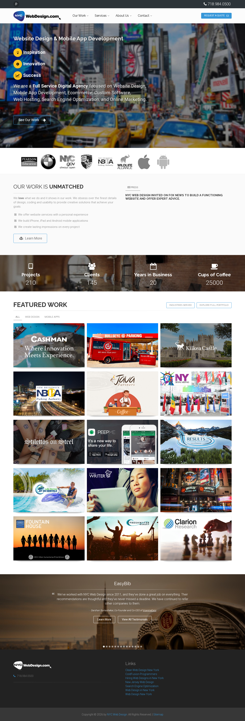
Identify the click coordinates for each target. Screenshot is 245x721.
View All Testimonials (135, 619)
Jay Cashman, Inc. (49, 328)
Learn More (33, 238)
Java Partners (122, 377)
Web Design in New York (139, 690)
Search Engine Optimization (141, 686)
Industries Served (180, 305)
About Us (122, 15)
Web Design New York (138, 694)
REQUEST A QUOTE (214, 15)
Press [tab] (134, 187)
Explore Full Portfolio (214, 305)
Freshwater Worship (122, 522)
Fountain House (49, 522)
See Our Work (28, 120)
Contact (143, 15)
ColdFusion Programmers (141, 674)
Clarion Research (196, 522)
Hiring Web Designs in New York (144, 678)
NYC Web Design (117, 714)
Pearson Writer (122, 473)
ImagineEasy (149, 610)
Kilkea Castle (196, 328)
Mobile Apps (52, 316)
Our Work (79, 15)
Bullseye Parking (122, 328)
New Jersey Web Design (139, 682)
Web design (32, 316)
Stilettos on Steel (49, 425)
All (18, 316)
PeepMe (122, 425)
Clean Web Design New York (142, 670)
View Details (47, 367)
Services (101, 15)
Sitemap (158, 714)
